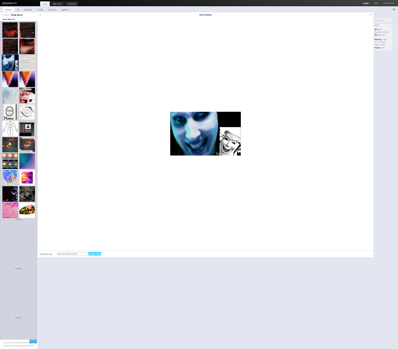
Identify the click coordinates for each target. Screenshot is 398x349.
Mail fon (65, 9)
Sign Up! (57, 3)
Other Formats (383, 32)
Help (376, 3)
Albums (8, 9)
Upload (71, 3)
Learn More (388, 3)
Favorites (52, 9)
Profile (40, 9)
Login (366, 3)
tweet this (94, 253)
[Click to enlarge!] (205, 134)
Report (379, 29)
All (18, 9)
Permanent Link (46, 254)
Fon (45, 3)
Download (381, 35)
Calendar (28, 9)
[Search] (393, 9)
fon (375, 25)
